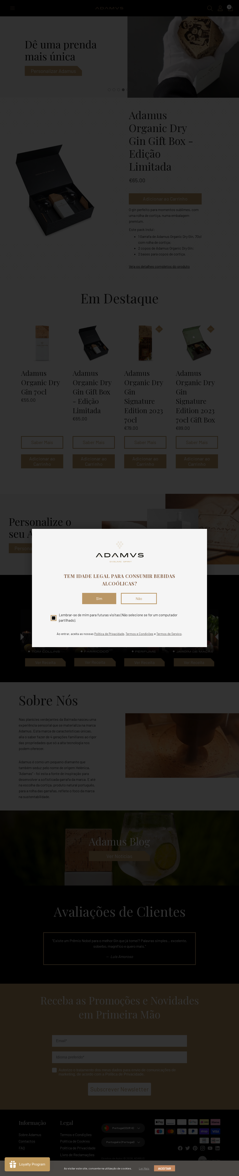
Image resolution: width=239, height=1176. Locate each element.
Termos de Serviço (169, 634)
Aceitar (164, 1168)
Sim (99, 598)
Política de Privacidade (109, 634)
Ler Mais (144, 1168)
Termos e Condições (139, 634)
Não (139, 598)
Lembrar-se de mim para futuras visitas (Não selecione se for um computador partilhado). (118, 617)
